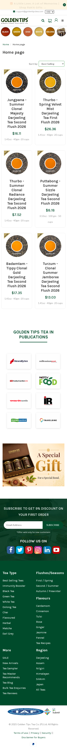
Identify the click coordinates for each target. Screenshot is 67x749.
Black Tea (8, 591)
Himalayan (42, 673)
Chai (5, 612)
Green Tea (8, 596)
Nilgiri (40, 668)
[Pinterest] (29, 550)
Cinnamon (42, 611)
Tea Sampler (10, 668)
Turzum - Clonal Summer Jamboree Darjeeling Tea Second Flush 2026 (50, 277)
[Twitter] (20, 550)
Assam (40, 663)
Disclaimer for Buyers (33, 737)
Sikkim (40, 679)
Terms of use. (21, 733)
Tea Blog (8, 682)
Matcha (7, 628)
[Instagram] (38, 550)
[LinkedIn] (47, 550)
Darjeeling (42, 657)
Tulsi (39, 616)
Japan (39, 684)
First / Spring (44, 580)
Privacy (35, 733)
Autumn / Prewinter (48, 591)
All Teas (40, 689)
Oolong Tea (9, 607)
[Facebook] (11, 550)
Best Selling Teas (13, 580)
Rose (39, 621)
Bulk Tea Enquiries (14, 688)
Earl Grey (8, 633)
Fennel (40, 637)
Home (6, 44)
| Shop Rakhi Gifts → (34, 5)
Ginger (40, 627)
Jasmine (41, 632)
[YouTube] (56, 550)
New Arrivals (10, 663)
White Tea (8, 601)
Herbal (7, 623)
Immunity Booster (14, 585)
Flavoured (9, 617)
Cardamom (43, 605)
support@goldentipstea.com (29, 11)
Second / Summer (47, 585)
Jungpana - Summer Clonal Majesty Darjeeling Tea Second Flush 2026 (16, 113)
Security (46, 733)
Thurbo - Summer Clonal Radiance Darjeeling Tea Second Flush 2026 (16, 194)
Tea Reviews (10, 693)
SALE (6, 657)
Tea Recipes (43, 643)
